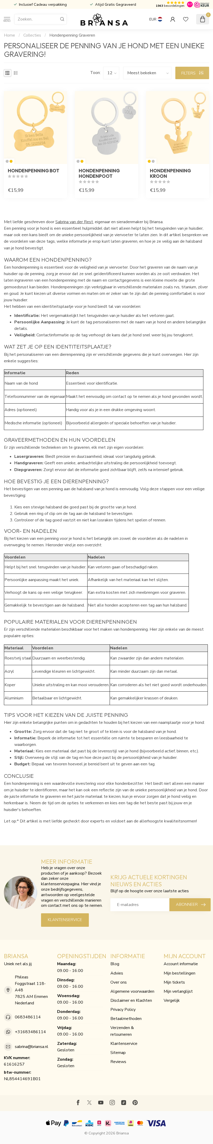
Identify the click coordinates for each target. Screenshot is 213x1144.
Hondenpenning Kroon (170, 173)
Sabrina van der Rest (74, 222)
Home (9, 35)
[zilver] (7, 161)
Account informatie (181, 964)
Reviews (118, 1062)
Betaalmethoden (126, 1019)
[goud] (11, 161)
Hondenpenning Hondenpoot (99, 173)
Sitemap (118, 1053)
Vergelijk (172, 1000)
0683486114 (28, 1017)
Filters (189, 73)
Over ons (118, 982)
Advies (116, 973)
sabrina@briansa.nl (31, 1047)
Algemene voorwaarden (132, 991)
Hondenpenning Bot (33, 170)
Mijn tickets (174, 982)
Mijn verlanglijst (178, 991)
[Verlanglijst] (185, 19)
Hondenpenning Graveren (72, 35)
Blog (114, 964)
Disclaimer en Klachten (131, 1000)
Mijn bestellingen (179, 973)
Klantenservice (65, 920)
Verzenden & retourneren (122, 1031)
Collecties (32, 35)
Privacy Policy (123, 1009)
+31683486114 (30, 1032)
